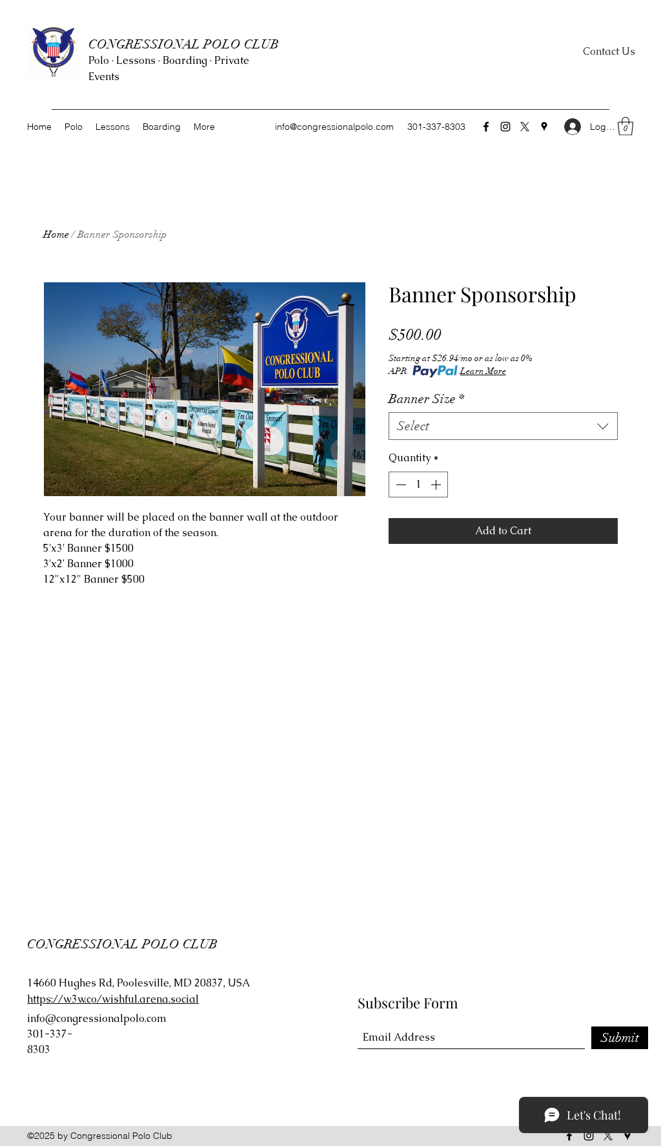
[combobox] (503, 426)
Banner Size (426, 399)
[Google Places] (544, 126)
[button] (625, 126)
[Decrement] (400, 484)
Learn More (483, 371)
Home (56, 234)
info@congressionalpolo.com (334, 126)
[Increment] (437, 484)
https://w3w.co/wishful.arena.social (113, 999)
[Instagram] (505, 126)
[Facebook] (486, 126)
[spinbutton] (418, 484)
